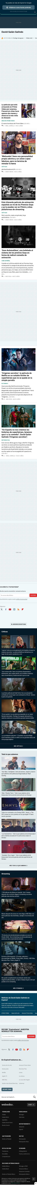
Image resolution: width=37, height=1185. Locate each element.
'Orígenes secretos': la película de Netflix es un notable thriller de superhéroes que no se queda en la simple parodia (17, 376)
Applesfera (4, 1120)
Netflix (4, 1072)
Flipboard (22, 609)
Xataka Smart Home (7, 1122)
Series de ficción (15, 1013)
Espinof (21, 1129)
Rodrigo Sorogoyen (18, 38)
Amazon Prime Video (8, 121)
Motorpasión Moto (24, 1141)
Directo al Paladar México (8, 1174)
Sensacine (21, 1127)
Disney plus (5, 1069)
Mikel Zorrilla (10, 126)
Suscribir (33, 595)
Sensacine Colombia (24, 1171)
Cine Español (6, 261)
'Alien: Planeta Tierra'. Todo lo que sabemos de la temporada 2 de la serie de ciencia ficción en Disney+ (17, 794)
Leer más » (27, 123)
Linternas (21, 1083)
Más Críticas (18, 746)
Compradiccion (6, 1156)
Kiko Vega (8, 276)
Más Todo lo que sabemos (17, 865)
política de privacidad (21, 599)
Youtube (9, 609)
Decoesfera (5, 1154)
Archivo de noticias (19, 624)
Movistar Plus (23, 1069)
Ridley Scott (29, 38)
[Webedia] (7, 1105)
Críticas (4, 166)
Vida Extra (21, 1117)
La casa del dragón (24, 1080)
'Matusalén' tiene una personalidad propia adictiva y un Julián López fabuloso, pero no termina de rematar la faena (17, 160)
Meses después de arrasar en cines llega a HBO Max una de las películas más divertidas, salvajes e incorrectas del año (18, 915)
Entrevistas (6, 440)
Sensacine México (23, 1169)
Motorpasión (22, 1139)
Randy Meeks (9, 172)
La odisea (21, 1076)
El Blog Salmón (23, 1151)
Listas (20, 1072)
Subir (30, 1104)
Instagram (14, 609)
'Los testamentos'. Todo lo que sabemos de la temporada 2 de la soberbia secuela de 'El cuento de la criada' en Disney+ (18, 836)
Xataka (4, 1114)
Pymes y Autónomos (24, 1154)
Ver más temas (7, 1089)
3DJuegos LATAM (23, 1166)
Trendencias (5, 1151)
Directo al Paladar (6, 1139)
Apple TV (4, 1076)
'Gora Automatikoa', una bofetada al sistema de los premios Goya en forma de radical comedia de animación (17, 254)
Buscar (34, 1097)
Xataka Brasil (5, 1169)
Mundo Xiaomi (6, 1125)
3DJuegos (21, 1114)
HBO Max (4, 1080)
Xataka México (6, 1166)
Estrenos (5, 383)
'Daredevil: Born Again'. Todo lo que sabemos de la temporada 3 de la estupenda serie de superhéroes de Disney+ (17, 857)
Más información (15, 1183)
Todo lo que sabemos (10, 754)
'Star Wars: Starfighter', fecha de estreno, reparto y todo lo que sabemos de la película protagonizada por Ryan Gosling (18, 773)
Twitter (1, 609)
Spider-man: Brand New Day (10, 1083)
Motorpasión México (24, 1174)
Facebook (5, 609)
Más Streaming (17, 988)
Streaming (6, 874)
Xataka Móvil (5, 1117)
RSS (18, 609)
